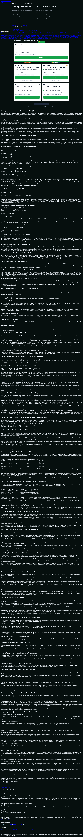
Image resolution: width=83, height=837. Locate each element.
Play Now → (41, 57)
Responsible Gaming (31, 829)
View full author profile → (6, 787)
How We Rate (24, 829)
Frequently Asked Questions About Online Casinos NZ (47, 38)
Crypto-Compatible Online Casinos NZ (14, 37)
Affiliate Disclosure (16, 829)
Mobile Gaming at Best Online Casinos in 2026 (26, 35)
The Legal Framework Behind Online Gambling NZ (12, 32)
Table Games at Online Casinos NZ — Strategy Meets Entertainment (51, 35)
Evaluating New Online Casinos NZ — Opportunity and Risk (48, 36)
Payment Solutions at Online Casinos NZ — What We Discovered (27, 34)
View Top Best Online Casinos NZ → (20, 25)
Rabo (6, 1)
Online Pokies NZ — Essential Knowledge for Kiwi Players (54, 34)
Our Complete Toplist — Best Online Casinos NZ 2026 (23, 38)
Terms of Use (9, 829)
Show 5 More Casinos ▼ (41, 103)
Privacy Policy (3, 829)
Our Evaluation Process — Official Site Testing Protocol (60, 32)
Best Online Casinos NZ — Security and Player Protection (22, 36)
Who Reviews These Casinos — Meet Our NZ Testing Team (36, 37)
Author (2, 2)
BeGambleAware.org (52, 106)
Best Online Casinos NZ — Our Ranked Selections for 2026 (35, 32)
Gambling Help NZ (7, 824)
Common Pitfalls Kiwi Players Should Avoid (59, 37)
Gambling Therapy (27, 824)
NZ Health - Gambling (17, 824)
